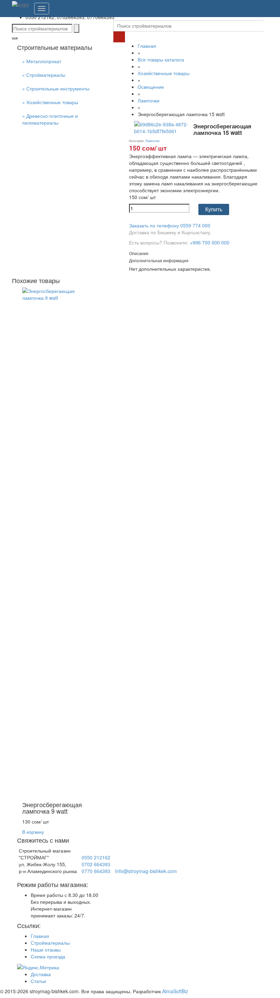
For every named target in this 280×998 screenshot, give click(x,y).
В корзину (33, 831)
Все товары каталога (161, 59)
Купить (213, 209)
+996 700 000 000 (209, 242)
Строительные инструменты (57, 88)
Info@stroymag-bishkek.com (146, 871)
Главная (147, 45)
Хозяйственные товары (52, 102)
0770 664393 (96, 871)
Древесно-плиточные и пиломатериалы (50, 119)
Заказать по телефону (169, 225)
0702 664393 (96, 864)
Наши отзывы (46, 949)
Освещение (151, 86)
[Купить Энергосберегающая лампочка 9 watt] (54, 542)
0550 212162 (96, 857)
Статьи (38, 981)
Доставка (41, 974)
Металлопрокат (43, 61)
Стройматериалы (45, 74)
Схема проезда (48, 956)
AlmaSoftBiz (175, 991)
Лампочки (148, 100)
